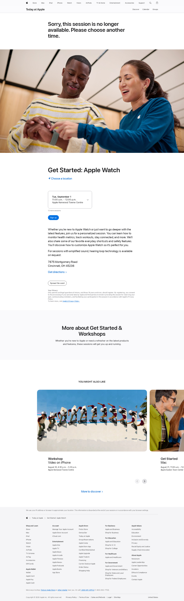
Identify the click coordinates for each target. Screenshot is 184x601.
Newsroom (136, 559)
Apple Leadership (138, 562)
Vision (28, 547)
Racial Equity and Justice (141, 547)
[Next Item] (144, 481)
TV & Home (30, 553)
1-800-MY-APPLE (87, 590)
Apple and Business (112, 529)
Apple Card (30, 576)
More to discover (91, 491)
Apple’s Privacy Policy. (71, 301)
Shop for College (111, 548)
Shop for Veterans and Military (116, 570)
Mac (27, 533)
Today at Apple (35, 9)
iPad (27, 536)
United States (153, 597)
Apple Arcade (57, 555)
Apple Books (57, 569)
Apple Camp (83, 543)
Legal (109, 597)
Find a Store (83, 529)
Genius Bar (83, 533)
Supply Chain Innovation (141, 550)
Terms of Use (84, 597)
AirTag (28, 557)
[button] (150, 3)
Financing (82, 560)
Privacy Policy (71, 597)
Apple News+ (57, 562)
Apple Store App (85, 547)
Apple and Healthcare (113, 557)
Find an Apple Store (48, 590)
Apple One (56, 545)
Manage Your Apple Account (62, 529)
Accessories (30, 560)
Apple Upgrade (84, 553)
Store (28, 529)
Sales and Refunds (98, 597)
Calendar (146, 9)
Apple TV (55, 548)
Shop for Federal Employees (115, 579)
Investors (135, 569)
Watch (28, 543)
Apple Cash (30, 583)
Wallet (28, 573)
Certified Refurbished (87, 550)
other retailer (62, 590)
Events (134, 576)
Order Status (83, 567)
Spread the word (57, 283)
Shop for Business (112, 533)
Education (135, 533)
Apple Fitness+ (57, 559)
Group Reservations (86, 540)
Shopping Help (84, 571)
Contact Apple (137, 580)
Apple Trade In (84, 557)
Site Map (117, 597)
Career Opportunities (139, 566)
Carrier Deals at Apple (87, 564)
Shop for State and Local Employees (114, 574)
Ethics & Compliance (139, 573)
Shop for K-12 (110, 545)
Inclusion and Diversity (140, 540)
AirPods (29, 550)
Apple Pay (30, 580)
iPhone (28, 540)
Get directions (56, 272)
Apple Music (56, 552)
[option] (68, 199)
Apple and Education (112, 542)
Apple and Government (113, 566)
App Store (56, 573)
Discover (136, 9)
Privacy (134, 543)
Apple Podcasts (58, 566)
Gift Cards (30, 564)
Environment (136, 536)
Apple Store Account (60, 533)
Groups (155, 9)
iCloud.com (56, 536)
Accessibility (136, 529)
